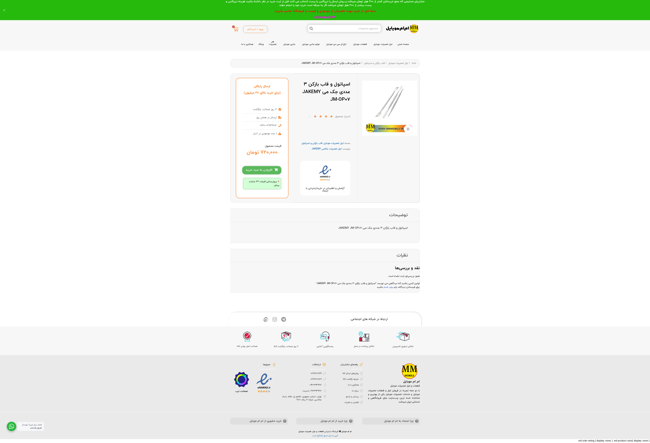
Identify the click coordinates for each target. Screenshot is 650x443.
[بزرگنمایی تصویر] (408, 129)
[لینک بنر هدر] (330, 10)
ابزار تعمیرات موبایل (398, 63)
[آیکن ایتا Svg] (265, 319)
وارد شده (388, 287)
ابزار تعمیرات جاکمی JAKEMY (326, 148)
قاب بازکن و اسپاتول (374, 63)
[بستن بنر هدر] (4, 10)
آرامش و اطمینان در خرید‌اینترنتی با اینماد (325, 190)
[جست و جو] (311, 28)
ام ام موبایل (411, 382)
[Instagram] (274, 319)
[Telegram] (283, 319)
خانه (413, 63)
